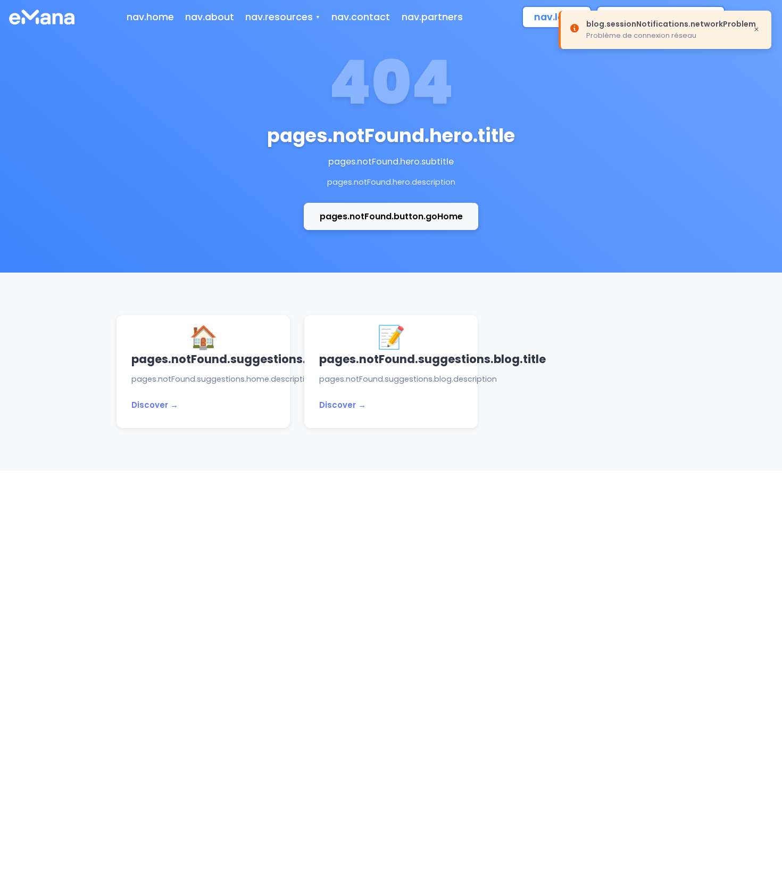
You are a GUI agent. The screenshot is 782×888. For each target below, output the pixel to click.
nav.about (209, 16)
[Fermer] (756, 28)
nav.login (556, 16)
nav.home (150, 16)
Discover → (154, 404)
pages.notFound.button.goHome (391, 216)
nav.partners (432, 16)
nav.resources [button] (279, 16)
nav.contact (360, 16)
